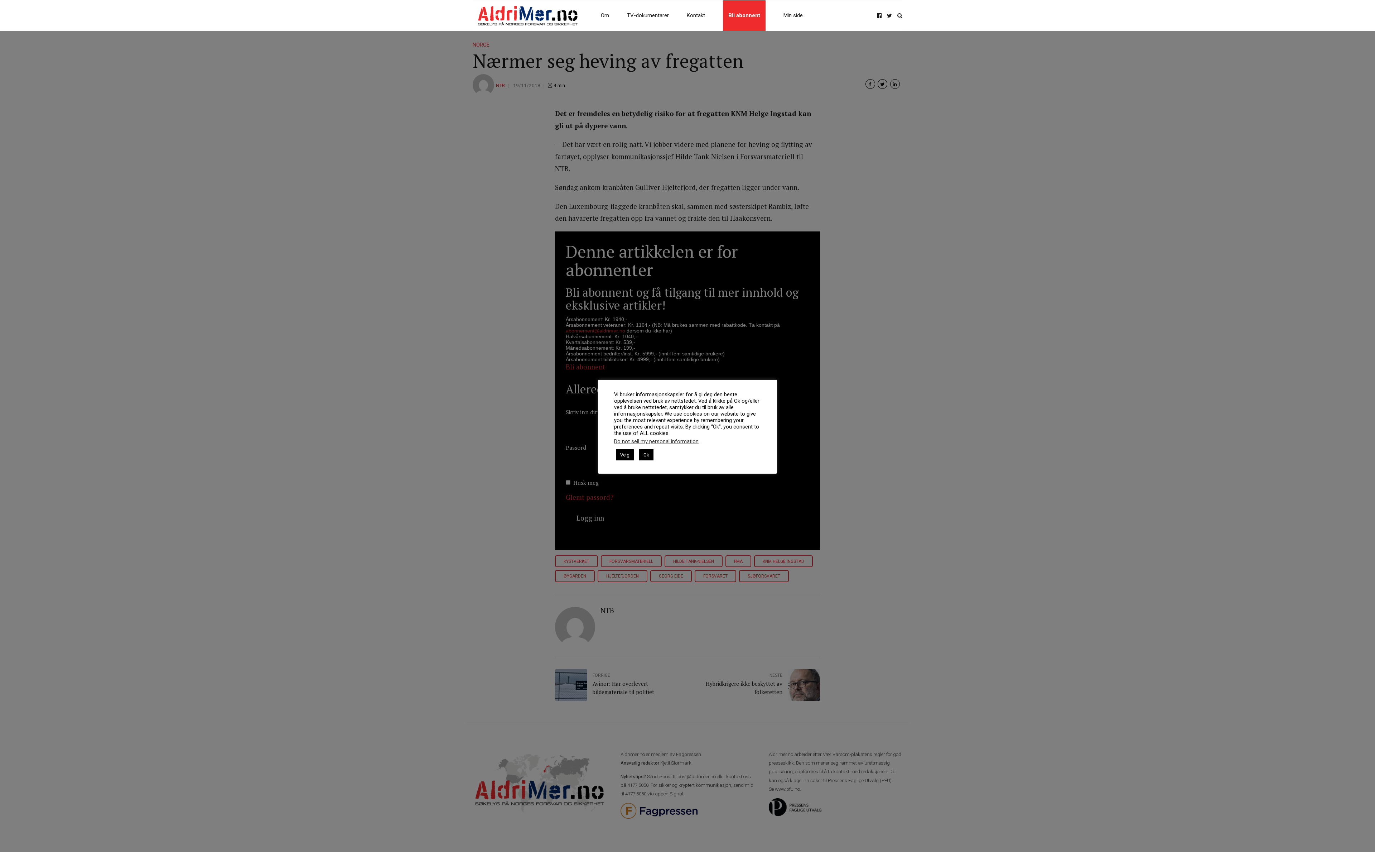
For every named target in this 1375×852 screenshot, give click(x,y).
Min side (793, 15)
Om (605, 15)
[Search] (899, 15)
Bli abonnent (744, 15)
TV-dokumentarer (648, 15)
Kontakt (696, 15)
